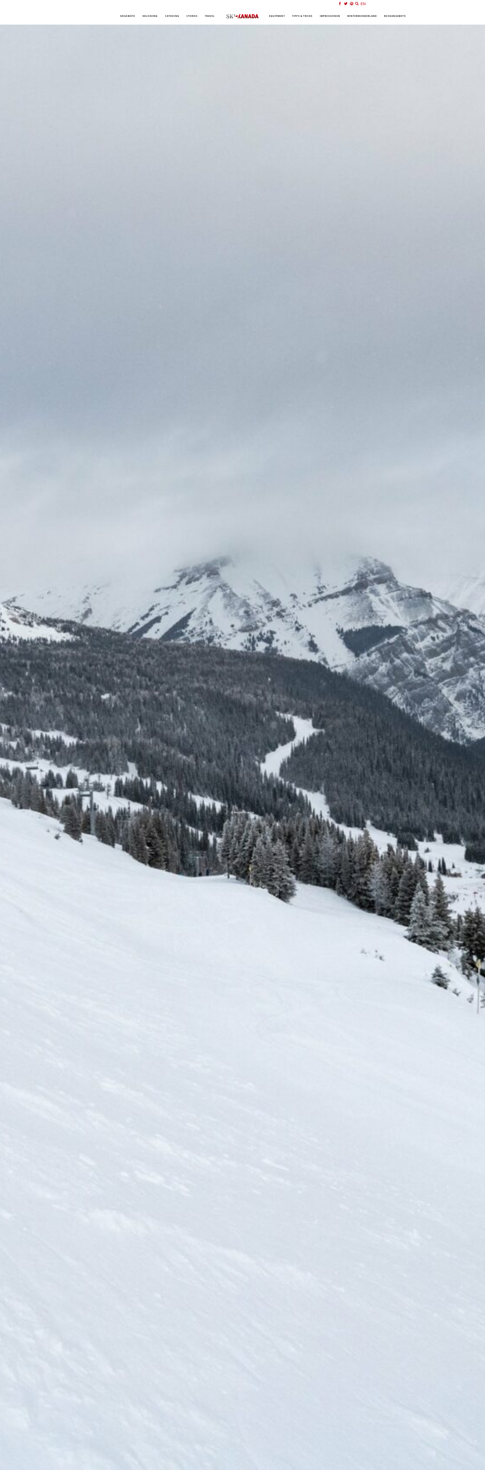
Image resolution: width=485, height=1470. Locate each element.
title (203, 733)
